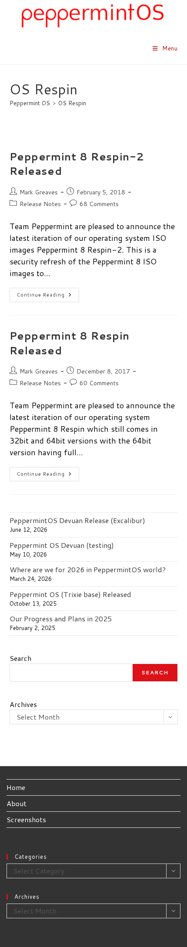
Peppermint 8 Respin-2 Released (77, 164)
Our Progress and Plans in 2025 (61, 619)
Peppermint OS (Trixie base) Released (70, 594)
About (17, 803)
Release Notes (40, 204)
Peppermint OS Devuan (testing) (62, 545)
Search (20, 658)
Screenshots (26, 819)
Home (16, 787)
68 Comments (99, 204)
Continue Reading (48, 296)
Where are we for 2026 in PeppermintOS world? (88, 569)
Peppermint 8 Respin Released (70, 343)
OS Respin (72, 103)
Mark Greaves (39, 192)
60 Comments (99, 383)
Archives (23, 704)
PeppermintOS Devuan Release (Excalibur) (77, 520)
